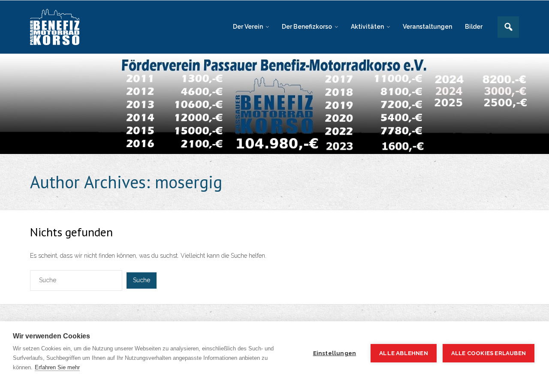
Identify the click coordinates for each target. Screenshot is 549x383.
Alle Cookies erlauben (488, 353)
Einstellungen (334, 353)
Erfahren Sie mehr (57, 367)
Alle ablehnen (403, 353)
